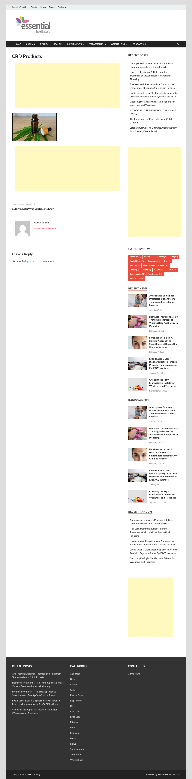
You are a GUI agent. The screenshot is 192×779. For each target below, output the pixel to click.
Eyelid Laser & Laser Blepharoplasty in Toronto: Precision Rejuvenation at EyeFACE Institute (163, 363)
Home (18, 44)
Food (133, 269)
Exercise (42, 7)
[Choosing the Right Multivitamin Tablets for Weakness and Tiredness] (137, 379)
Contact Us (139, 44)
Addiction (135, 256)
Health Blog (34, 774)
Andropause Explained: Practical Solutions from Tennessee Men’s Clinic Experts (162, 300)
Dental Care (137, 261)
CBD (174, 256)
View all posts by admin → (46, 228)
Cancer (162, 256)
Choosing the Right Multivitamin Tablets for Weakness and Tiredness (162, 382)
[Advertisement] (67, 85)
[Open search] (178, 44)
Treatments (62, 7)
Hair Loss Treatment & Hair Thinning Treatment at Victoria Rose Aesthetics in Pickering (150, 75)
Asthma (30, 44)
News (172, 269)
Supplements (74, 44)
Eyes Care (149, 265)
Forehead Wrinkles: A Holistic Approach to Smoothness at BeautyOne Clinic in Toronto (163, 342)
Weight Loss (118, 44)
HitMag (176, 774)
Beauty (34, 7)
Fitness (52, 7)
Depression (154, 261)
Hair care (145, 269)
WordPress (163, 774)
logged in (29, 261)
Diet (167, 261)
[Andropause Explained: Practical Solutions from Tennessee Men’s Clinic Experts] (137, 295)
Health (57, 44)
